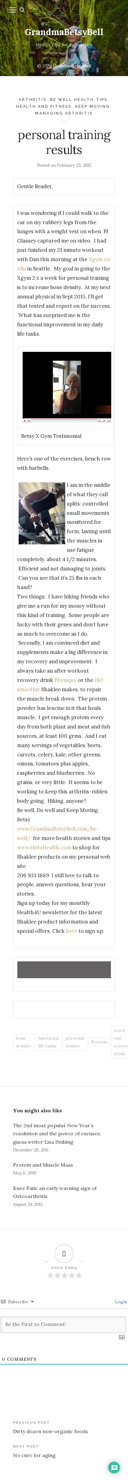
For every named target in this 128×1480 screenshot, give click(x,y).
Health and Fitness (43, 106)
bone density (23, 1042)
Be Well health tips (78, 99)
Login (120, 1302)
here (71, 931)
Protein (99, 1042)
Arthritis (32, 99)
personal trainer (75, 1042)
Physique (65, 680)
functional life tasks (48, 1042)
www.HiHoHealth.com (44, 847)
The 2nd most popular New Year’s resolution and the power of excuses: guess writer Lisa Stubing (57, 1133)
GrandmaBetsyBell (64, 32)
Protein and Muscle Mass (43, 1165)
